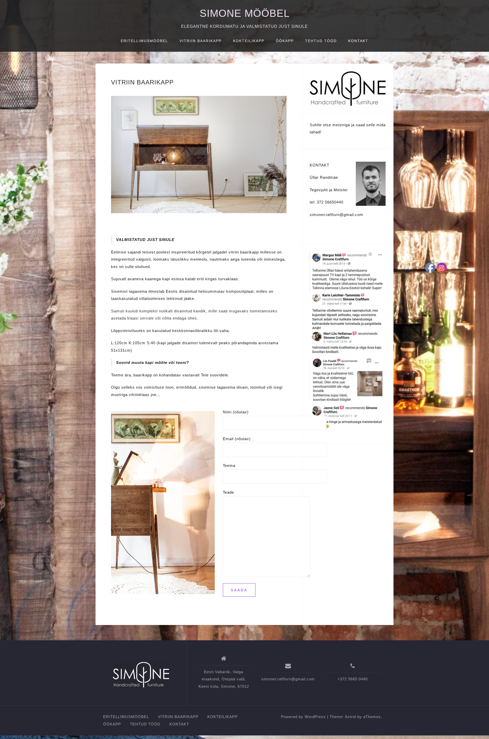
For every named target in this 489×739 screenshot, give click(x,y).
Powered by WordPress (303, 717)
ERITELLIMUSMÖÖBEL (144, 41)
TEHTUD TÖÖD (321, 41)
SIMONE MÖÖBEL (245, 13)
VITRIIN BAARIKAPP (201, 41)
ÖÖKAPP (285, 41)
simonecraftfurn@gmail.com (288, 679)
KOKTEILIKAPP (248, 41)
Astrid (350, 717)
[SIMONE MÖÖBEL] (141, 674)
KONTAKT (358, 41)
